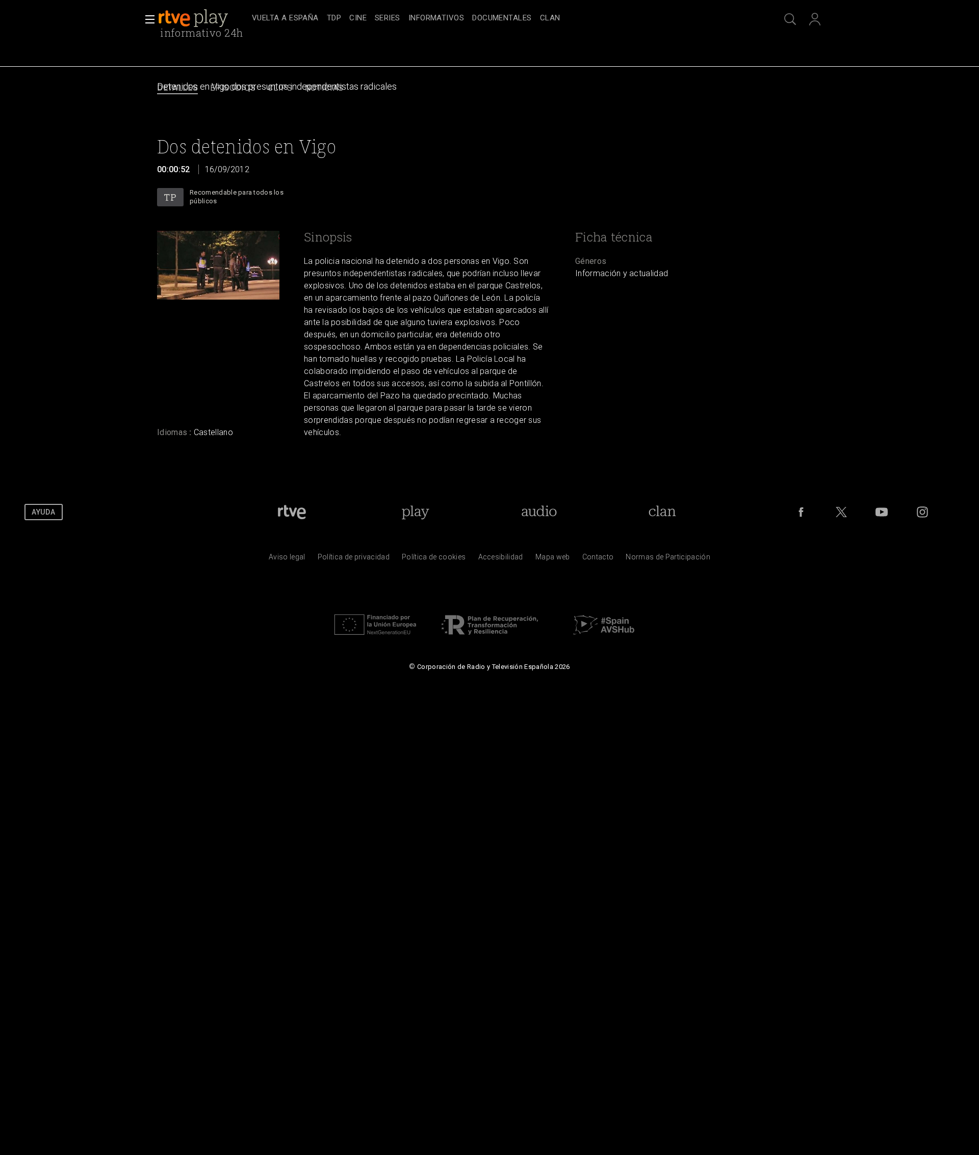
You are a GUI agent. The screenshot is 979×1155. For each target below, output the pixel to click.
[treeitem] (285, 18)
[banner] (203, 18)
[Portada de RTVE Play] (194, 18)
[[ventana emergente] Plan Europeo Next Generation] (375, 637)
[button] (147, 19)
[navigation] (501, 18)
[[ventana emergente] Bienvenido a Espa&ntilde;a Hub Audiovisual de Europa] (604, 637)
